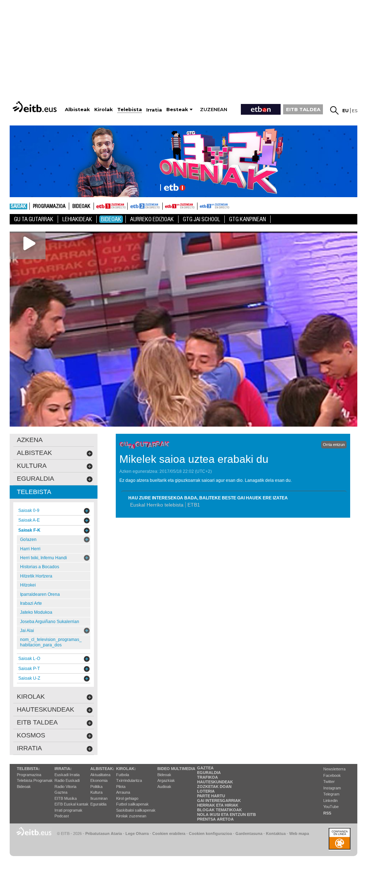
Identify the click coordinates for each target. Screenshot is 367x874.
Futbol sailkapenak (132, 804)
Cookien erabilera (168, 833)
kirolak (31, 696)
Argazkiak (166, 780)
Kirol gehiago (127, 798)
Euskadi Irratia (67, 775)
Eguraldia (98, 804)
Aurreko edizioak (152, 219)
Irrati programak (68, 810)
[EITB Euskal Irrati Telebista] (35, 107)
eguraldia (35, 478)
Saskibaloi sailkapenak (136, 810)
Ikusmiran (99, 798)
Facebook (332, 775)
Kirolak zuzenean (131, 816)
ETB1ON (166, 205)
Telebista (34, 491)
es (354, 110)
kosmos (31, 735)
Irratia (29, 748)
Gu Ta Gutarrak (33, 219)
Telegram (331, 794)
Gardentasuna (248, 833)
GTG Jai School (201, 219)
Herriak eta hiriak (217, 805)
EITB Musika (65, 798)
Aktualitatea (100, 775)
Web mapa (299, 833)
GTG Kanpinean (247, 219)
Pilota (120, 786)
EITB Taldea (37, 722)
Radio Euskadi (67, 780)
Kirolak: (126, 768)
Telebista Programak (35, 780)
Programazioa (49, 206)
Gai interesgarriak (219, 800)
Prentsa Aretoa (215, 819)
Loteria (206, 791)
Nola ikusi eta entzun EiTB (226, 814)
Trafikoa (207, 777)
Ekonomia (99, 780)
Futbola (122, 775)
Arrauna (123, 792)
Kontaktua (276, 833)
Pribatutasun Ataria (103, 833)
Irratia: (63, 768)
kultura (32, 465)
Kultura (96, 792)
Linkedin (330, 800)
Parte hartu (211, 796)
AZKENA (30, 439)
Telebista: (28, 768)
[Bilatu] (334, 110)
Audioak (164, 786)
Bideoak (81, 206)
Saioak (18, 206)
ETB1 (110, 206)
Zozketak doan (214, 786)
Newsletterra (334, 769)
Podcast (61, 816)
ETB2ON (201, 205)
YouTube (331, 806)
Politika (96, 786)
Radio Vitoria (65, 786)
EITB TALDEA (303, 109)
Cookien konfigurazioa (210, 833)
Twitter (329, 781)
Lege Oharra (137, 833)
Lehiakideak (77, 219)
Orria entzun (334, 444)
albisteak (34, 452)
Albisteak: (102, 768)
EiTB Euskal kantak (71, 804)
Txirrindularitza (129, 780)
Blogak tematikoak (219, 810)
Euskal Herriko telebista (157, 505)
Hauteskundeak (215, 782)
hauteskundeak (45, 709)
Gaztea (60, 792)
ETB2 (145, 206)
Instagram (332, 788)
